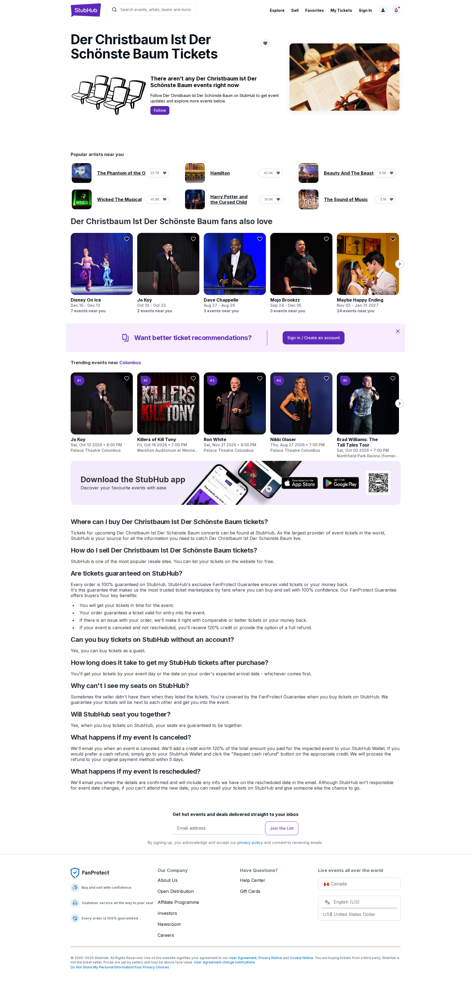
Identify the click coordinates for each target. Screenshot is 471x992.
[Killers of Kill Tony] (168, 412)
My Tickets (341, 10)
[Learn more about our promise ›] (90, 873)
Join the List (282, 828)
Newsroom (169, 924)
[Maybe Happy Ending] (368, 273)
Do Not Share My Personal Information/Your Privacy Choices (120, 967)
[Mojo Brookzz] (301, 273)
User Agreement (243, 958)
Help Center (252, 880)
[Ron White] (235, 412)
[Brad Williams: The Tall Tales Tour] (368, 415)
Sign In (365, 10)
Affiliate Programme (178, 902)
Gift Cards (250, 891)
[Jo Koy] (168, 273)
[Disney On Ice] (101, 273)
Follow (160, 110)
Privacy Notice (270, 958)
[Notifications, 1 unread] (396, 10)
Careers (166, 935)
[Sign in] (383, 10)
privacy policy (250, 842)
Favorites (314, 10)
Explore (277, 10)
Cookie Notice (301, 958)
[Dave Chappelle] (235, 273)
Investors (167, 913)
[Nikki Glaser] (301, 412)
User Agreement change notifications (224, 962)
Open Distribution (176, 891)
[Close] (398, 331)
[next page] (399, 264)
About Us (168, 880)
